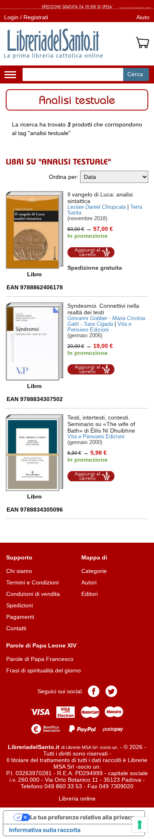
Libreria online (77, 798)
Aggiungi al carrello (91, 252)
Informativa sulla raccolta (44, 829)
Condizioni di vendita (33, 594)
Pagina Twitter (111, 691)
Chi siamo (19, 571)
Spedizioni (19, 605)
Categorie (94, 571)
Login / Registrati (26, 17)
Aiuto (142, 17)
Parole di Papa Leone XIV (41, 645)
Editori (89, 594)
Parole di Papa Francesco (40, 659)
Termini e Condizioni (32, 582)
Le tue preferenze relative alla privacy (82, 817)
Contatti (16, 628)
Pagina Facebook (93, 691)
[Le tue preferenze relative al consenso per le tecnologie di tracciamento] (139, 824)
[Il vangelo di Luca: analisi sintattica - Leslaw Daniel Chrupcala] (34, 230)
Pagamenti (20, 616)
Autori (89, 582)
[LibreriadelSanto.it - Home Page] (53, 44)
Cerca (135, 74)
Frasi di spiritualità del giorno (43, 670)
